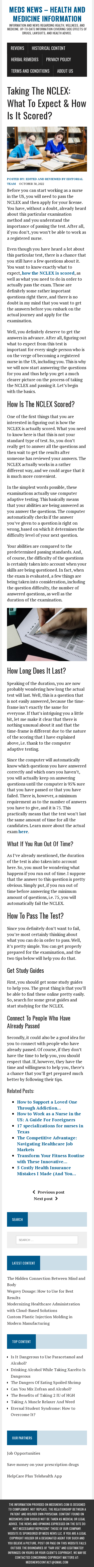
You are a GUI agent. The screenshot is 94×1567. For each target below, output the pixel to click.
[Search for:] (47, 1239)
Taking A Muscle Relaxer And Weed (43, 1401)
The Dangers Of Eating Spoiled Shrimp (46, 1382)
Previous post (51, 1192)
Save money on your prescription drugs (43, 1464)
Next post (43, 1198)
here (23, 831)
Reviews (17, 48)
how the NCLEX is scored (48, 273)
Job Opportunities (23, 1453)
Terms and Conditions (30, 71)
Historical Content (48, 48)
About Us (65, 71)
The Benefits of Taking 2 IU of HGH (43, 1395)
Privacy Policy (58, 59)
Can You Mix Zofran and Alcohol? (41, 1389)
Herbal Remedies (24, 59)
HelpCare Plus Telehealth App (34, 1476)
